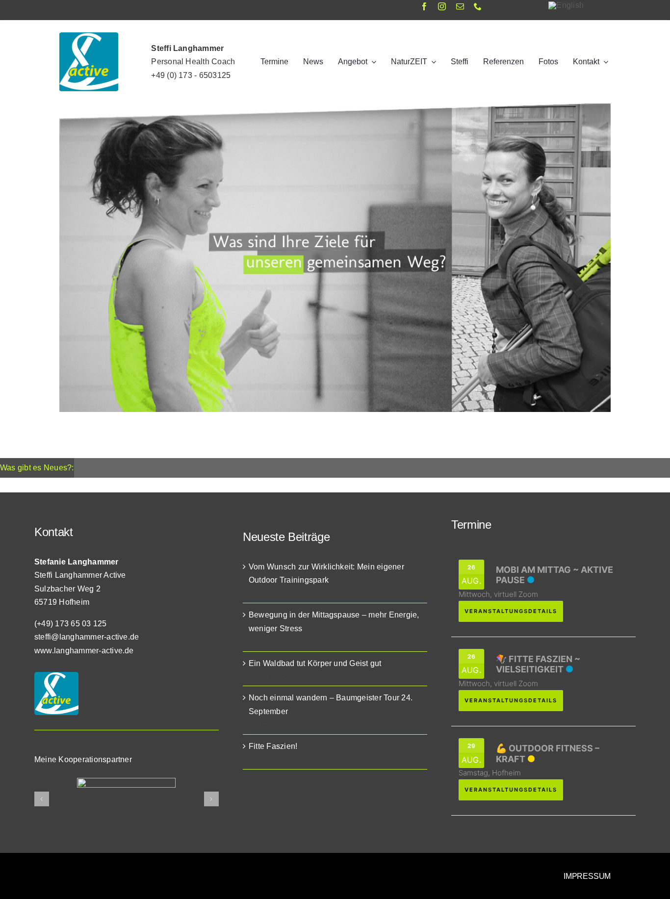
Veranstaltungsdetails (510, 611)
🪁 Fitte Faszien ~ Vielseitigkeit (538, 664)
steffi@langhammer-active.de (86, 637)
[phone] (478, 6)
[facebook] (424, 6)
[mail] (460, 6)
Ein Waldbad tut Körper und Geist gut (315, 663)
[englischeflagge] (566, 5)
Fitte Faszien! (273, 746)
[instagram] (442, 6)
